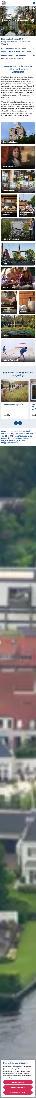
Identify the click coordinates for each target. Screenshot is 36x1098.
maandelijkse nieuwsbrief (11, 438)
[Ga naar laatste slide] (16, 423)
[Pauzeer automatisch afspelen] (34, 8)
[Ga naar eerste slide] (33, 21)
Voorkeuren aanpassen (18, 1092)
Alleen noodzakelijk (18, 1087)
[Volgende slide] (20, 423)
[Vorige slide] (2, 21)
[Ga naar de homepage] (4, 3)
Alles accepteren (18, 1082)
